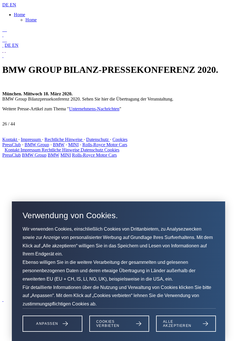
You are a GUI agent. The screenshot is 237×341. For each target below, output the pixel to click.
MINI (73, 144)
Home (19, 14)
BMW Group (37, 144)
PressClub (11, 144)
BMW (58, 144)
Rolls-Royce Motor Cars (104, 144)
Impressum (31, 139)
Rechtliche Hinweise (64, 139)
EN (13, 4)
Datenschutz (98, 139)
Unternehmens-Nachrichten (94, 108)
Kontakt (10, 139)
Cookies (119, 139)
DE (6, 4)
